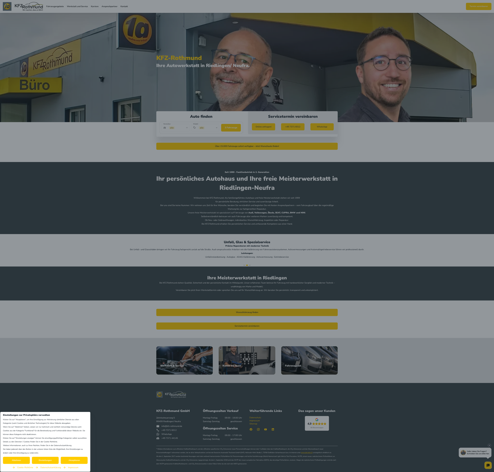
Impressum (73, 467)
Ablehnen (16, 460)
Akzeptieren (74, 460)
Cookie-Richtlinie (25, 467)
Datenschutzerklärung (50, 467)
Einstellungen (45, 460)
